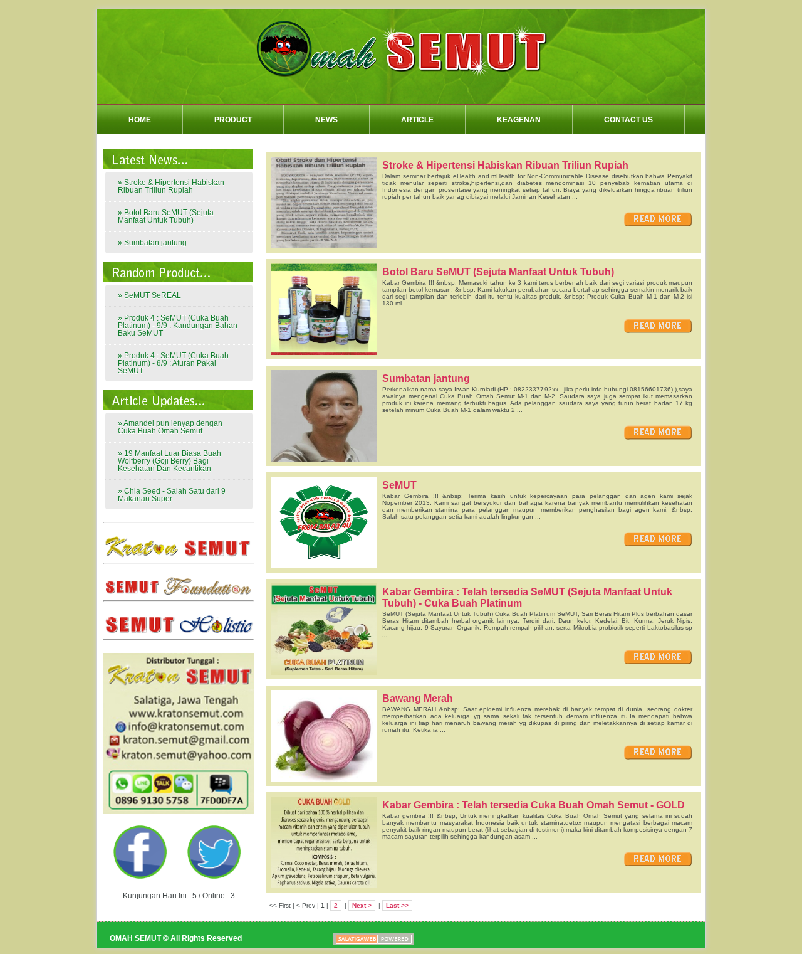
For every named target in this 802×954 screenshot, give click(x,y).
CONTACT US (628, 119)
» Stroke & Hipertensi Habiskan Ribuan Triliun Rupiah (171, 186)
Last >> (397, 905)
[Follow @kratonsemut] (215, 877)
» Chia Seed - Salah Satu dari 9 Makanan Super (172, 495)
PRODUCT (233, 119)
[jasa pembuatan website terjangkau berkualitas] (332, 939)
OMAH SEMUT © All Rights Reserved (176, 938)
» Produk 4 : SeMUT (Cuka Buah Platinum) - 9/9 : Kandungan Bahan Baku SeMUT (177, 325)
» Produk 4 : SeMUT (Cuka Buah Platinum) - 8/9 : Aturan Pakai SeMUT (173, 363)
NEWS (326, 119)
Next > (362, 905)
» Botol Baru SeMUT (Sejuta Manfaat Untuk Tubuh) (166, 216)
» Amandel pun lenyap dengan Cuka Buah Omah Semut (170, 427)
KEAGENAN (519, 119)
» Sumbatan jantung (152, 242)
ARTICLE (417, 119)
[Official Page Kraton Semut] (141, 877)
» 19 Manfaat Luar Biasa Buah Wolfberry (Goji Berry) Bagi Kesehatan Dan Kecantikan (169, 461)
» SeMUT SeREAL (149, 295)
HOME (139, 119)
